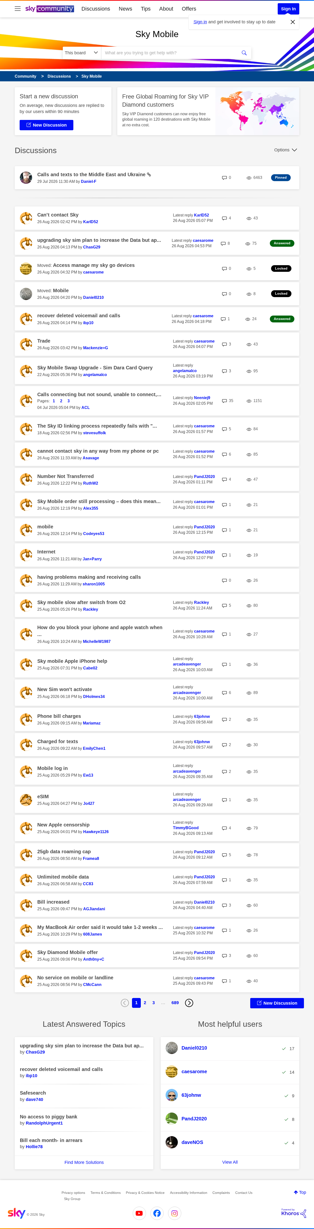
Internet (46, 551)
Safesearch (33, 1093)
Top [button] (302, 1192)
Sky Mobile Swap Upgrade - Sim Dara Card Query (95, 367)
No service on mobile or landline (75, 977)
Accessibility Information (188, 1193)
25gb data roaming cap (64, 851)
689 (175, 1002)
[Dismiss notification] (293, 22)
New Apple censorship (63, 824)
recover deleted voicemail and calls (78, 315)
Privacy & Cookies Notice (145, 1193)
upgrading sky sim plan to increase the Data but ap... (99, 240)
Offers (189, 9)
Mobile (61, 290)
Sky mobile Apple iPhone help (72, 661)
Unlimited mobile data (63, 877)
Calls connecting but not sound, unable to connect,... (99, 394)
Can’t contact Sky (57, 214)
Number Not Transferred (65, 476)
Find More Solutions (84, 1162)
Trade (43, 341)
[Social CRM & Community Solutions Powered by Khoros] (294, 1213)
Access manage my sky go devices (94, 265)
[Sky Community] (50, 9)
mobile (45, 526)
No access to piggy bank (48, 1116)
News (125, 9)
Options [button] (281, 149)
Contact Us (243, 1193)
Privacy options (73, 1193)
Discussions (95, 9)
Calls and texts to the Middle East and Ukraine (92, 174)
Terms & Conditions (106, 1193)
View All (230, 1162)
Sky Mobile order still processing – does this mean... (99, 501)
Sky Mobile (157, 34)
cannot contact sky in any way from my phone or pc (98, 451)
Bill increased (53, 902)
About (166, 9)
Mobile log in (52, 768)
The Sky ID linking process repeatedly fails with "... (97, 426)
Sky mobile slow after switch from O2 (81, 602)
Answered (282, 243)
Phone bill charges (59, 716)
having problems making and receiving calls (89, 577)
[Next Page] (189, 1003)
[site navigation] (18, 9)
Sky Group (72, 1199)
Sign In (288, 8)
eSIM (43, 796)
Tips (146, 9)
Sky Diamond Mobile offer (67, 952)
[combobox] (168, 53)
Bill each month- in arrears (51, 1140)
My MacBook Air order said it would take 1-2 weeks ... (100, 927)
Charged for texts (57, 741)
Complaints (221, 1193)
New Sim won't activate (64, 689)
